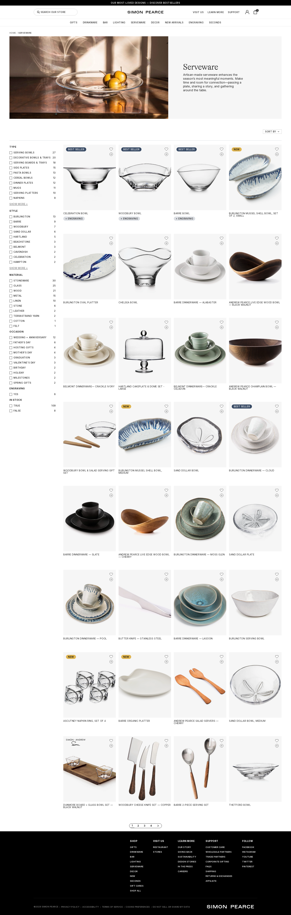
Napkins (19, 198)
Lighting (119, 22)
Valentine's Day (24, 362)
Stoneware (21, 280)
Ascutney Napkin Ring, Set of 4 (84, 720)
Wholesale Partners (219, 852)
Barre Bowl (182, 213)
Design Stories (187, 862)
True (16, 405)
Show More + (18, 204)
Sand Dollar (22, 232)
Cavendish (20, 252)
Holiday (18, 373)
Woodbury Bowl (130, 213)
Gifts (73, 22)
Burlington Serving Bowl (246, 638)
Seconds (215, 22)
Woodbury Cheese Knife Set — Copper (145, 804)
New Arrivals (174, 22)
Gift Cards (136, 886)
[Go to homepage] (145, 12)
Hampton (19, 262)
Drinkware (90, 22)
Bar (105, 22)
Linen (17, 301)
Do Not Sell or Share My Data (171, 907)
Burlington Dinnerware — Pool (85, 638)
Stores (157, 852)
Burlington (21, 216)
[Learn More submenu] (225, 12)
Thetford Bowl (240, 804)
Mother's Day (22, 352)
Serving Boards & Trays (30, 162)
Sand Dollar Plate (241, 554)
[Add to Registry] (111, 154)
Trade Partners (215, 857)
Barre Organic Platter (134, 720)
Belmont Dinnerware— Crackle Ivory (89, 386)
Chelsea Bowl (128, 302)
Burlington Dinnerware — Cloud (251, 470)
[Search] (38, 12)
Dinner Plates (23, 183)
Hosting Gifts (23, 347)
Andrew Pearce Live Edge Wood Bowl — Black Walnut (254, 303)
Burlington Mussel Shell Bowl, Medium (140, 471)
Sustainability (187, 857)
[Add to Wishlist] (111, 149)
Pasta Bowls (22, 173)
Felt (16, 326)
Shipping (211, 871)
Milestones (21, 378)
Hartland (20, 237)
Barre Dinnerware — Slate (81, 554)
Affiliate (211, 881)
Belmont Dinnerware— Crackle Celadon (195, 387)
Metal (17, 296)
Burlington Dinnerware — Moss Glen (199, 554)
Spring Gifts (22, 383)
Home (12, 33)
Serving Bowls (23, 152)
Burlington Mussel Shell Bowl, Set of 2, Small (253, 214)
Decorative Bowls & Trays (32, 157)
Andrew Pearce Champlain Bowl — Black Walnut (252, 387)
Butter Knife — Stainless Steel (140, 638)
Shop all (135, 891)
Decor (155, 22)
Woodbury (20, 227)
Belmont (19, 247)
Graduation (21, 357)
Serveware (138, 22)
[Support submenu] (241, 12)
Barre (17, 221)
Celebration (22, 257)
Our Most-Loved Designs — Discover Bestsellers (145, 2)
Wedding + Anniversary (30, 337)
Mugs (17, 188)
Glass (17, 285)
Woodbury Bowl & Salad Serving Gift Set (89, 471)
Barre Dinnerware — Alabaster (195, 302)
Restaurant (160, 847)
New (132, 876)
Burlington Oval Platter (80, 302)
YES (15, 394)
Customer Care (215, 847)
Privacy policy (70, 907)
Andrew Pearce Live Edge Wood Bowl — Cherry (144, 555)
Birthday (19, 368)
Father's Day (22, 342)
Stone (17, 306)
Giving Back (185, 852)
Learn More (216, 12)
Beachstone (21, 242)
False (17, 411)
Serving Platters (25, 193)
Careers (183, 871)
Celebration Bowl (75, 213)
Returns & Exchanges (219, 876)
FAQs (209, 867)
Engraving (196, 22)
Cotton (19, 321)
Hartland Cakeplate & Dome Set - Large (141, 387)
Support (234, 12)
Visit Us (198, 12)
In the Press (185, 867)
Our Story (184, 847)
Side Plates (21, 168)
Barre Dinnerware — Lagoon (193, 638)
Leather (18, 311)
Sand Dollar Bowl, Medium (247, 720)
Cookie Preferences (138, 907)
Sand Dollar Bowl (186, 470)
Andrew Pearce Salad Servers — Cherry (196, 722)
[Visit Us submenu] (205, 12)
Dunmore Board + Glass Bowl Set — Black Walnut (88, 806)
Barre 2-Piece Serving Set (191, 804)
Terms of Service (112, 907)
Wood (17, 291)
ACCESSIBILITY (90, 907)
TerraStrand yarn (26, 316)
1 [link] (132, 825)
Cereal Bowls (23, 178)
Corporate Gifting (217, 862)
